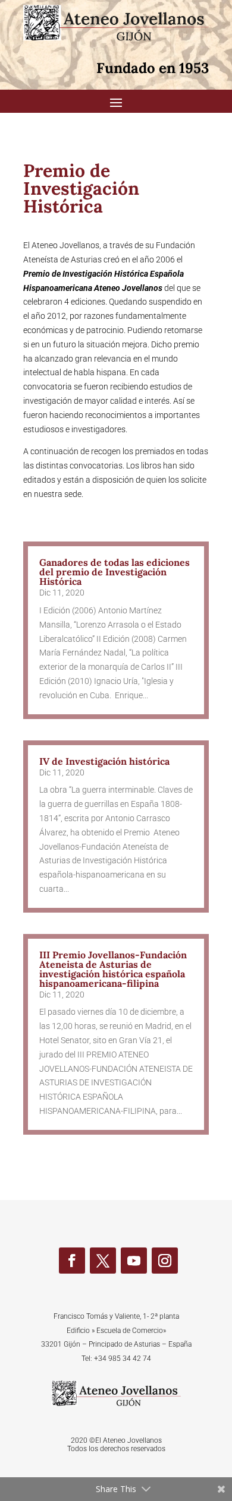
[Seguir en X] (103, 1260)
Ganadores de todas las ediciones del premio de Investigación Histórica (114, 571)
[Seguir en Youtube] (134, 1260)
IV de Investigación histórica (104, 761)
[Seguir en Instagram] (165, 1260)
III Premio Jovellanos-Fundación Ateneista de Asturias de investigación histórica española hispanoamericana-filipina (113, 969)
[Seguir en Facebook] (72, 1260)
